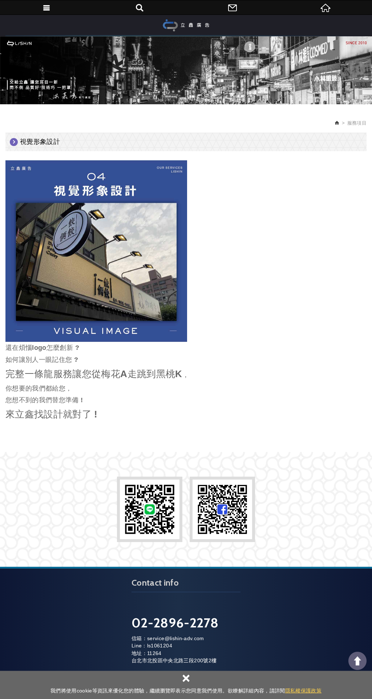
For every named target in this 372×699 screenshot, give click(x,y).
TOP (357, 661)
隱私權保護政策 (303, 691)
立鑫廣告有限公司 (186, 25)
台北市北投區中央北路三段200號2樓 (174, 660)
